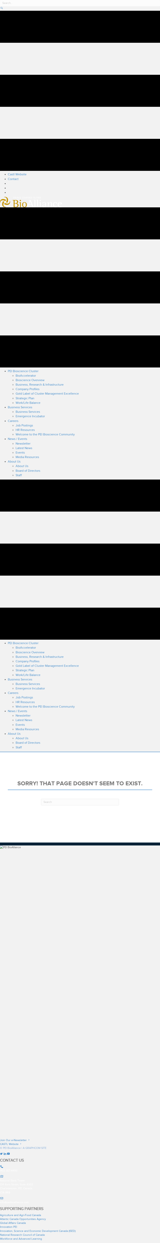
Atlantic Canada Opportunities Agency (23, 1219)
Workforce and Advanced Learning (21, 1238)
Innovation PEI (8, 1227)
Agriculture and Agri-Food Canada (20, 1215)
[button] (1, 8)
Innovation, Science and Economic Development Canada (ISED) (38, 1231)
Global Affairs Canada (13, 1223)
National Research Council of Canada (22, 1235)
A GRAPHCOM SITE (34, 1148)
